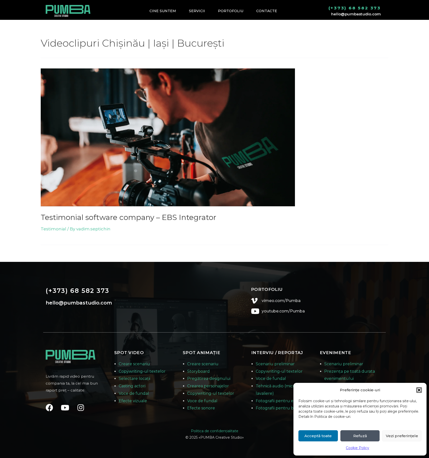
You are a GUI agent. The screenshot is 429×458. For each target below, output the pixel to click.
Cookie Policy (357, 448)
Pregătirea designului (208, 378)
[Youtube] (65, 407)
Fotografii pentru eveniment (284, 400)
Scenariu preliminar (275, 364)
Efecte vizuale (133, 400)
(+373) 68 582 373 (354, 7)
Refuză (360, 435)
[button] (419, 390)
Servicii (197, 11)
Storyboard (198, 371)
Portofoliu (230, 11)
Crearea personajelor (208, 386)
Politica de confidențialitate (214, 431)
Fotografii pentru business (282, 408)
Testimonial (53, 228)
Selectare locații (134, 378)
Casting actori (132, 386)
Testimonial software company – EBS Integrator (128, 217)
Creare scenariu (134, 364)
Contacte (266, 11)
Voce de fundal (134, 393)
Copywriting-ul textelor (142, 371)
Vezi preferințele (402, 435)
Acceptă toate (318, 435)
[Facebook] (49, 407)
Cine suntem (162, 11)
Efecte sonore (201, 408)
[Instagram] (80, 407)
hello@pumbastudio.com (356, 14)
